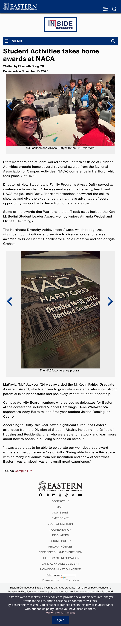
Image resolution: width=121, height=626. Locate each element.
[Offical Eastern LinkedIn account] (54, 495)
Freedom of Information (60, 558)
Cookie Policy (60, 541)
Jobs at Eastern (60, 523)
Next (109, 106)
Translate (72, 580)
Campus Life (23, 471)
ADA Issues (60, 512)
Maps (60, 506)
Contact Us (60, 501)
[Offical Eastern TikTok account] (66, 495)
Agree (60, 620)
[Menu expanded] (105, 9)
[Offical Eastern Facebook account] (41, 495)
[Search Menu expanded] (114, 9)
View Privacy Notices (60, 613)
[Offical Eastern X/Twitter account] (73, 495)
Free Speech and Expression (60, 552)
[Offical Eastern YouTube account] (80, 495)
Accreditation (61, 529)
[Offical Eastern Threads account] (60, 495)
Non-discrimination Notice (60, 569)
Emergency (60, 518)
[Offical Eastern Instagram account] (47, 495)
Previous (9, 106)
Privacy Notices (60, 546)
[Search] (113, 41)
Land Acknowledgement (60, 563)
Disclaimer (60, 535)
